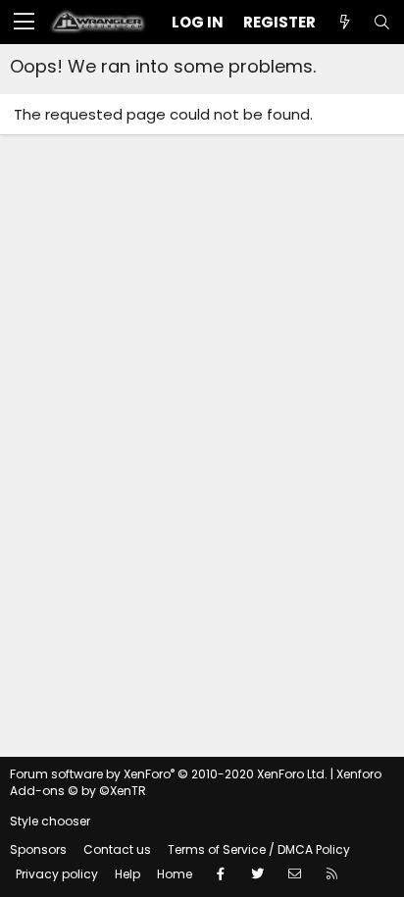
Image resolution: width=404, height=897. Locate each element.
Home (174, 874)
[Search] (381, 22)
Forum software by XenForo (169, 774)
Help (127, 874)
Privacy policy (57, 874)
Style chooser (50, 821)
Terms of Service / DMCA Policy (259, 849)
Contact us (117, 849)
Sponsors (38, 849)
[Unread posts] (344, 22)
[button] (24, 22)
